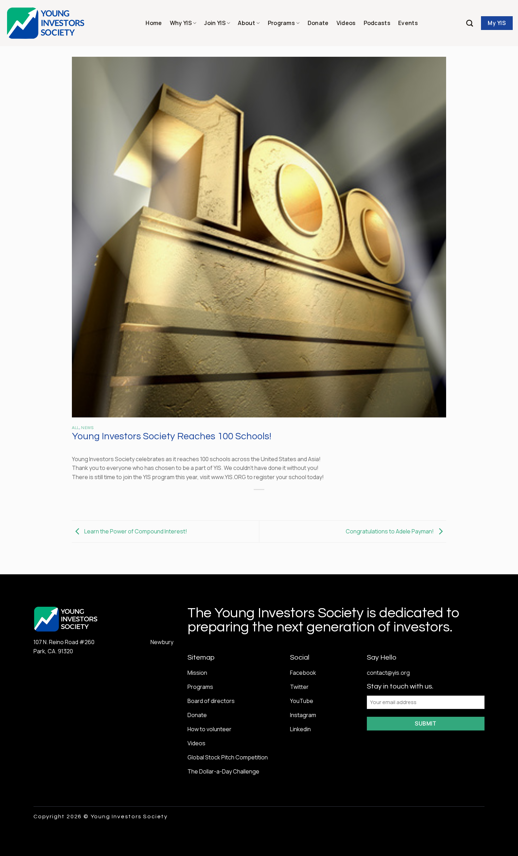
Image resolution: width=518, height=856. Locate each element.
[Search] (469, 23)
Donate (318, 23)
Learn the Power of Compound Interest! (135, 531)
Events (408, 23)
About (246, 23)
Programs (281, 23)
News (87, 428)
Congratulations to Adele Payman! (390, 531)
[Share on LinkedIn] (285, 501)
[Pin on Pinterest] (272, 501)
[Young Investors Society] (46, 23)
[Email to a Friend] (259, 501)
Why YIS (181, 23)
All (75, 428)
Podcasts (377, 23)
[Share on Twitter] (246, 501)
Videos (346, 23)
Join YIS (215, 23)
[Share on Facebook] (234, 501)
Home (154, 23)
